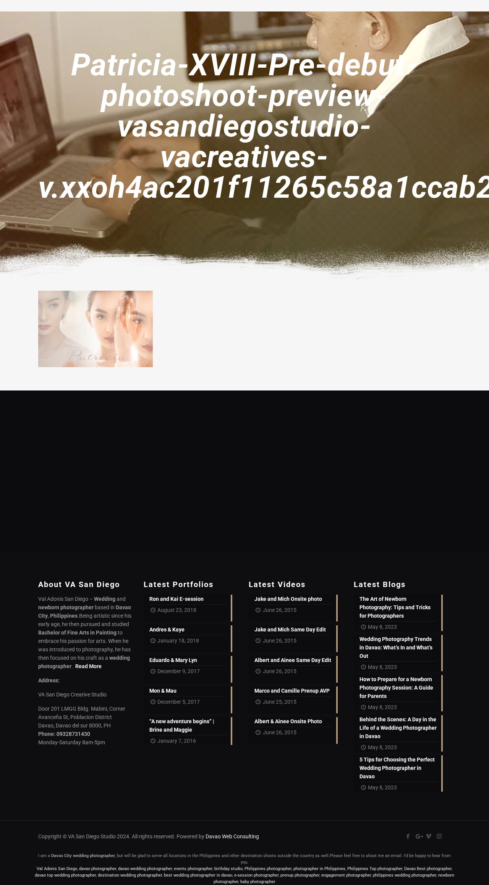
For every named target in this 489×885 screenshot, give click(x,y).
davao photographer (97, 868)
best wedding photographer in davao (198, 875)
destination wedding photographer (130, 875)
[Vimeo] (429, 836)
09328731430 (73, 734)
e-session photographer (256, 875)
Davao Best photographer (428, 868)
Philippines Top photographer (374, 868)
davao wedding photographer (145, 868)
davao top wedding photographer (65, 875)
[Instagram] (439, 836)
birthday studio (228, 868)
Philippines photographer (267, 868)
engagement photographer (346, 875)
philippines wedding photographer (404, 875)
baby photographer (257, 881)
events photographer (193, 868)
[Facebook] (408, 836)
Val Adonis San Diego (57, 868)
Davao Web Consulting (232, 836)
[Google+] (419, 836)
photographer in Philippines (319, 868)
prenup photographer (299, 875)
